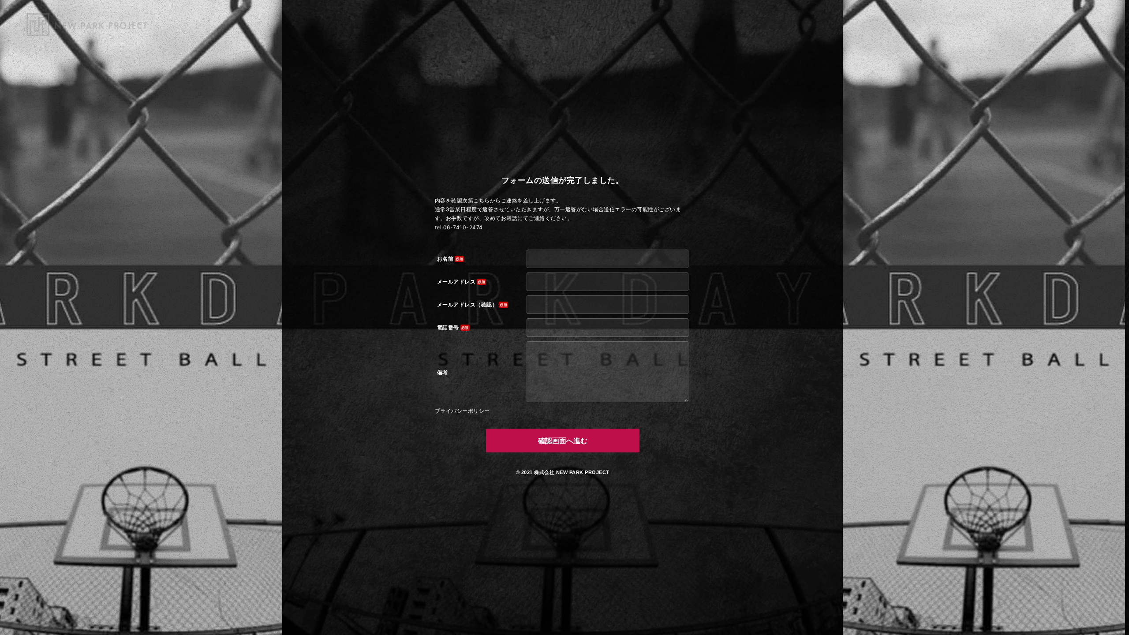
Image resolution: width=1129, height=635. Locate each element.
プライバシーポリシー (462, 410)
